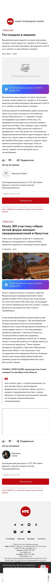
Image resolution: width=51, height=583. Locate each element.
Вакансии (20, 539)
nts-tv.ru (44, 558)
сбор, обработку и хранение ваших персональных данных (22, 210)
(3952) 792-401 (19, 548)
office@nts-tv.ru (31, 548)
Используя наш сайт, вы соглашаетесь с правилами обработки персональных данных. (19, 567)
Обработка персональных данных (25, 544)
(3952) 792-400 (29, 554)
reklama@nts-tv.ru (25, 556)
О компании (10, 539)
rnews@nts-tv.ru (25, 552)
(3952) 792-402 (29, 550)
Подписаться (25, 200)
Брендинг (31, 539)
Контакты (41, 539)
